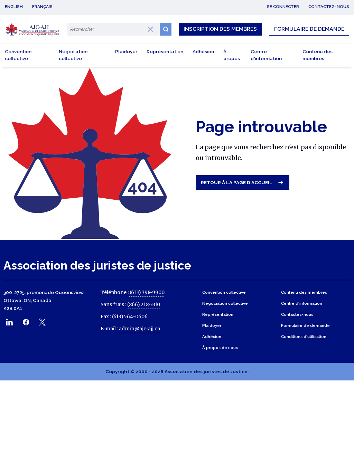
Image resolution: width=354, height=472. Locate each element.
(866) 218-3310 (143, 305)
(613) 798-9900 (147, 292)
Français (42, 6)
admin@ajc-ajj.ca (139, 329)
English (14, 6)
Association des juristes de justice (97, 265)
